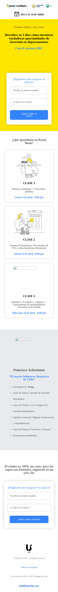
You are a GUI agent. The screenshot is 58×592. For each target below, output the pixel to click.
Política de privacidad (29, 567)
